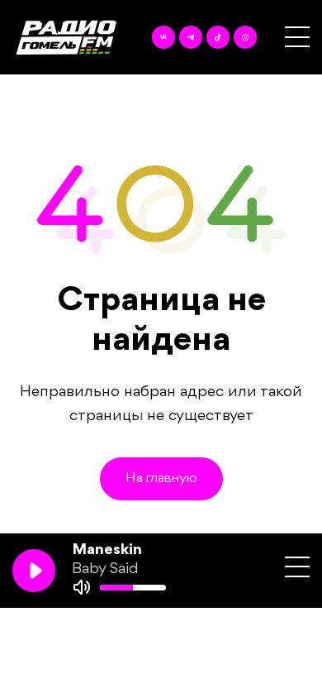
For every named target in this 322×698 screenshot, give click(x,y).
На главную (161, 478)
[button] (297, 36)
